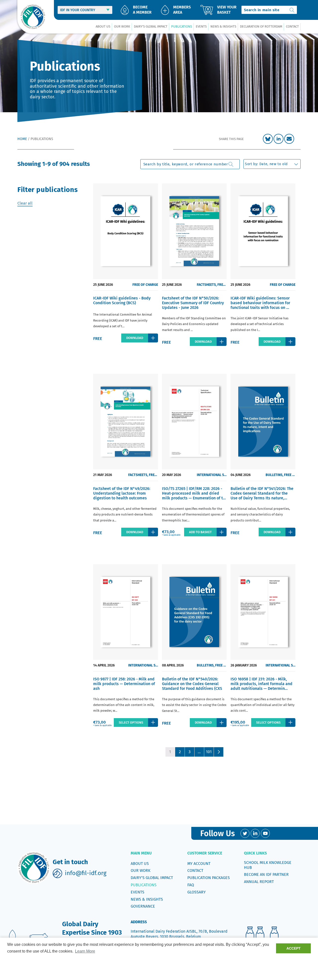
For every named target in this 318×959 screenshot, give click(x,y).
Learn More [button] (85, 951)
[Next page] (219, 752)
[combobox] (269, 9)
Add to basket (200, 532)
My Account (198, 863)
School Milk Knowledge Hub (267, 865)
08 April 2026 (173, 665)
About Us (140, 863)
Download (134, 338)
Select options (131, 722)
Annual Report (259, 881)
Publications (144, 885)
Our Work (140, 870)
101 (209, 751)
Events (137, 892)
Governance (143, 906)
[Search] (292, 9)
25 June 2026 (103, 285)
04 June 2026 (241, 475)
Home (22, 139)
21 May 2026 (102, 475)
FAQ (190, 885)
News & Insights (147, 899)
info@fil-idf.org (85, 873)
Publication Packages (208, 877)
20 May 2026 (171, 475)
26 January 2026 (244, 665)
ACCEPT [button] (293, 948)
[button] (103, 27)
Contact (195, 870)
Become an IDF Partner (266, 874)
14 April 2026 (104, 665)
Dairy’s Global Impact (152, 877)
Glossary (196, 892)
